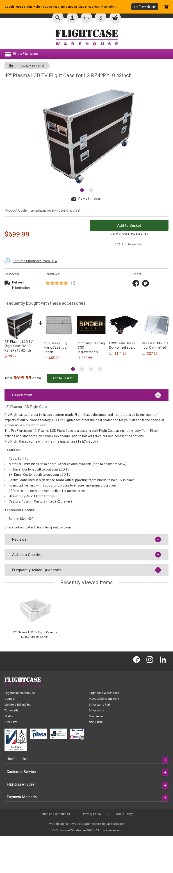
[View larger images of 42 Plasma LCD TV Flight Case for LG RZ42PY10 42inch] (86, 134)
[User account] (72, 17)
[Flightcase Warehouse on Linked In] (163, 659)
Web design (57, 823)
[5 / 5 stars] (57, 282)
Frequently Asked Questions (36, 570)
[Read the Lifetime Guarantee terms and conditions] (8, 260)
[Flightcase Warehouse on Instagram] (150, 659)
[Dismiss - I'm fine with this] (166, 6)
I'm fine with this (145, 6)
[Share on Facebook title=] (135, 283)
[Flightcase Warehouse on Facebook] (137, 659)
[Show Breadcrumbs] (11, 65)
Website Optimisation (87, 823)
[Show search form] (58, 17)
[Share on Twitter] (145, 283)
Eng (86, 17)
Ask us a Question (28, 554)
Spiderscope (115, 823)
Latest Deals (35, 527)
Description (22, 395)
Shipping (12, 274)
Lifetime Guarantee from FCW (35, 261)
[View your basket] (115, 17)
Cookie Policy (123, 814)
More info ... (109, 6)
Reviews (53, 274)
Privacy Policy (92, 814)
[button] (81, 190)
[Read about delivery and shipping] (7, 282)
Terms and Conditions (55, 814)
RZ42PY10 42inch (33, 65)
